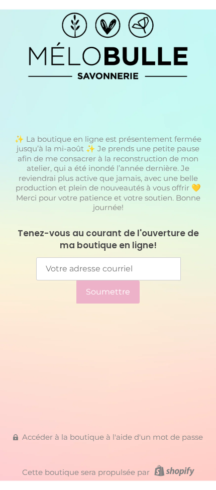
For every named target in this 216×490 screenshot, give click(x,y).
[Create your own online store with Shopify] (173, 472)
